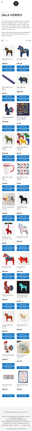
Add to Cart (8, 67)
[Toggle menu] (2, 2)
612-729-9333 (27, 421)
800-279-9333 (25, 423)
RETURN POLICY (22, 416)
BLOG (9, 416)
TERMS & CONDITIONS (18, 418)
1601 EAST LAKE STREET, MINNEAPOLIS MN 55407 (16, 420)
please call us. (9, 35)
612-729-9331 (14, 423)
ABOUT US (4, 416)
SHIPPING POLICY (14, 416)
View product (8, 70)
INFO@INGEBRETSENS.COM (11, 421)
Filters (27, 40)
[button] (2, 40)
